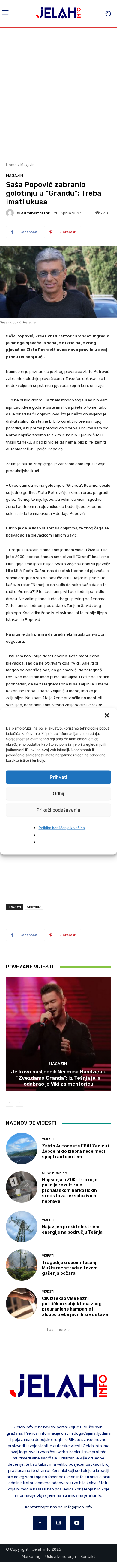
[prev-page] (10, 1103)
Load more (56, 1329)
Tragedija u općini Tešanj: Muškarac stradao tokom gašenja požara (70, 1268)
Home (11, 164)
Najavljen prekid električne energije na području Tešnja (72, 1229)
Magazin (27, 164)
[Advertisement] (58, 94)
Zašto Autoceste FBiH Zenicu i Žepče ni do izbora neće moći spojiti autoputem (75, 1151)
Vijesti (48, 1139)
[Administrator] (11, 213)
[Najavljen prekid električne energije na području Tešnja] (22, 1226)
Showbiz (34, 906)
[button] (107, 715)
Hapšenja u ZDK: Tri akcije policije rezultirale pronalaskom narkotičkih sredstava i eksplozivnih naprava (70, 1190)
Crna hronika (54, 1173)
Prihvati (58, 777)
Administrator (35, 213)
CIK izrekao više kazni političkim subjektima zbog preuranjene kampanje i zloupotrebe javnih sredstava (75, 1306)
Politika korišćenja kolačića (62, 827)
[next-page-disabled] (19, 1103)
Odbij (58, 793)
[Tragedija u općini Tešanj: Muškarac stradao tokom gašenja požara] (22, 1265)
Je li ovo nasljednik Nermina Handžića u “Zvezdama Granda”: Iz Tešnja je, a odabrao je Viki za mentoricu (58, 1078)
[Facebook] (40, 1523)
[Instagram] (58, 1523)
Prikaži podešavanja (58, 810)
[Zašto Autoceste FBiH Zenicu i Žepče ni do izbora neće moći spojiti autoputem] (22, 1148)
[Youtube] (77, 1523)
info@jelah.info (78, 1507)
